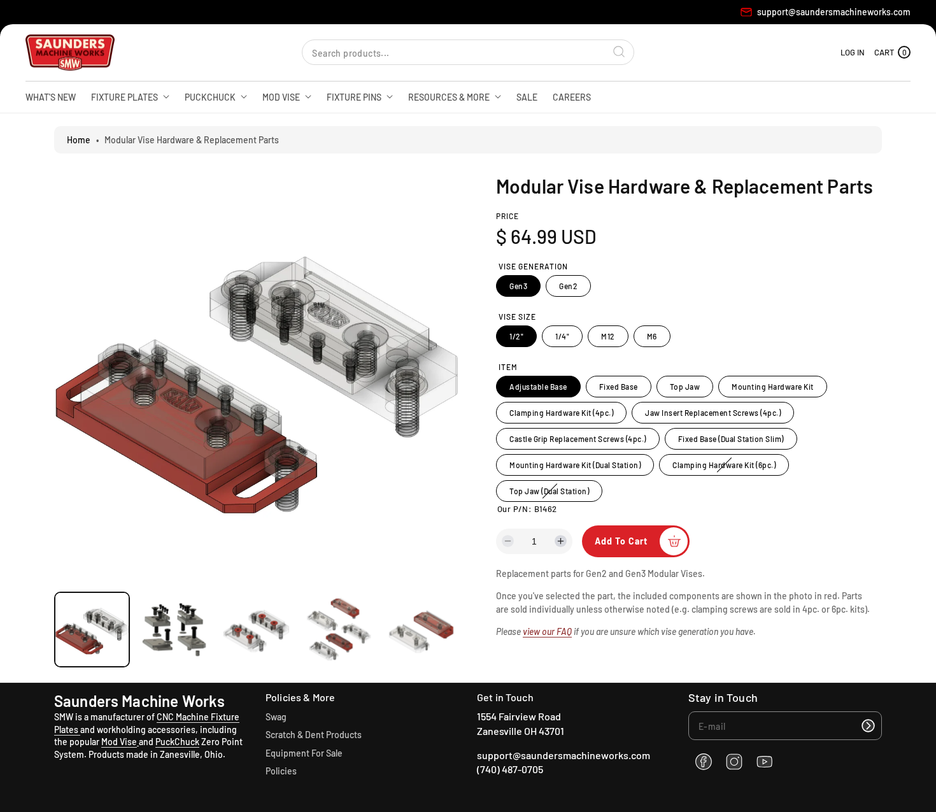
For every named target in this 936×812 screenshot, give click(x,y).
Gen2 (568, 285)
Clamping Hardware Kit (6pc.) (726, 468)
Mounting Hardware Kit (773, 386)
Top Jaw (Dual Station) (551, 494)
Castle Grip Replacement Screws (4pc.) (577, 438)
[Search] (620, 52)
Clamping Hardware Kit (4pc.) (561, 412)
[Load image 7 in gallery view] (256, 629)
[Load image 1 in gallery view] (92, 629)
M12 (608, 336)
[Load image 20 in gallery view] (339, 629)
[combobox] (467, 52)
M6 (652, 336)
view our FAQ (547, 631)
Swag (276, 716)
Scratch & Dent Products (314, 734)
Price (507, 215)
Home (78, 139)
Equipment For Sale (304, 753)
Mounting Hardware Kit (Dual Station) (575, 464)
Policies (281, 771)
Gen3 (518, 285)
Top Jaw (685, 386)
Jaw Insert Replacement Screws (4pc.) (713, 412)
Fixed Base (618, 386)
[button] (892, 52)
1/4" (562, 336)
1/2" (516, 336)
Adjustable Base (538, 386)
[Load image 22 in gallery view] (421, 629)
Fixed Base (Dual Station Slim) (731, 438)
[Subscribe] (868, 725)
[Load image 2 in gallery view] (174, 629)
